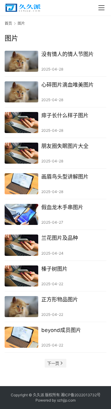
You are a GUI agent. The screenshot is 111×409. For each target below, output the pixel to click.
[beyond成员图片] (21, 337)
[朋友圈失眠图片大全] (21, 153)
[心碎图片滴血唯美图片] (21, 91)
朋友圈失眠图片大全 (64, 146)
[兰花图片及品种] (21, 245)
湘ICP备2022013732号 (81, 395)
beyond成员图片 (61, 330)
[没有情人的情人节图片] (21, 61)
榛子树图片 (54, 269)
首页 (8, 23)
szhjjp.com (66, 400)
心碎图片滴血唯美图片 (67, 85)
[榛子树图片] (21, 275)
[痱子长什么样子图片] (21, 122)
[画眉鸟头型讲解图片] (21, 183)
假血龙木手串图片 (62, 207)
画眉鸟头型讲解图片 (64, 177)
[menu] (101, 7)
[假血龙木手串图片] (21, 214)
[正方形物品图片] (21, 306)
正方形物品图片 (59, 299)
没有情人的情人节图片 (67, 54)
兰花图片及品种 (59, 238)
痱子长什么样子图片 (64, 115)
